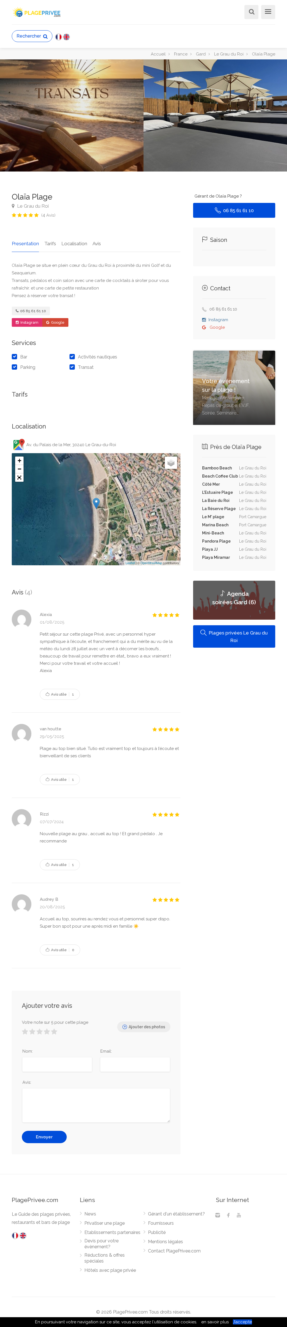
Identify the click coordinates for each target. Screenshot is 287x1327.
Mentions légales (165, 1241)
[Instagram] (217, 1215)
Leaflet (130, 563)
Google (57, 322)
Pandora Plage (216, 541)
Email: (106, 1051)
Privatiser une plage (104, 1223)
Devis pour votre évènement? (101, 1243)
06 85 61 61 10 (32, 311)
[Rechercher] (250, 12)
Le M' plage (213, 517)
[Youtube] (238, 1215)
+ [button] (19, 460)
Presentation (25, 243)
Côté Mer (211, 484)
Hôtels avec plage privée (110, 1270)
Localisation (74, 243)
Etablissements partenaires (112, 1232)
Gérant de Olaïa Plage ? (218, 196)
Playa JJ (210, 549)
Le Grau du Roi (32, 206)
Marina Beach (215, 525)
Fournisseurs (161, 1223)
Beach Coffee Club (220, 476)
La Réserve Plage (219, 508)
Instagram (29, 322)
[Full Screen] (19, 477)
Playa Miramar (216, 557)
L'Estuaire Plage (217, 492)
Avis (96, 243)
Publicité (157, 1232)
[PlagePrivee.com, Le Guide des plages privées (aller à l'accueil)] (37, 11)
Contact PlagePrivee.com (174, 1251)
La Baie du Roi (216, 500)
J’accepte (242, 1321)
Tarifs (50, 243)
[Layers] (171, 463)
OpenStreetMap (151, 563)
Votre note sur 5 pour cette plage (55, 1022)
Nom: (27, 1051)
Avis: (26, 1082)
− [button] (19, 469)
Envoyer (44, 1137)
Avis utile (62, 694)
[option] (215, 115)
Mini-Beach (213, 533)
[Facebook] (228, 1215)
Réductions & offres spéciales (104, 1258)
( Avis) (48, 215)
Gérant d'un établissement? (176, 1214)
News (90, 1214)
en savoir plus (215, 1321)
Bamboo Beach (217, 468)
